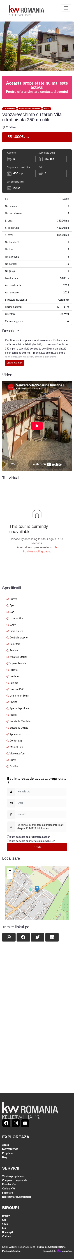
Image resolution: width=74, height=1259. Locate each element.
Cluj (4, 1220)
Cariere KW (8, 1188)
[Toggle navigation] (66, 7)
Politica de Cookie (11, 1251)
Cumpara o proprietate (14, 1180)
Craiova (6, 1236)
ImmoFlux (66, 1251)
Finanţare (7, 1192)
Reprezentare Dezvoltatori (16, 1197)
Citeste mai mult (14, 363)
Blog (4, 1157)
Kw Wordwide (10, 1149)
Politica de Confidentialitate (51, 1247)
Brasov (6, 1216)
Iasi (4, 1228)
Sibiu (5, 1224)
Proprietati (8, 1153)
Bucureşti (7, 1232)
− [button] (10, 876)
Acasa (5, 1145)
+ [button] (10, 870)
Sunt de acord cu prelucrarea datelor (30, 837)
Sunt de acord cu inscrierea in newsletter (32, 841)
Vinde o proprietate (13, 1176)
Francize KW (9, 1184)
